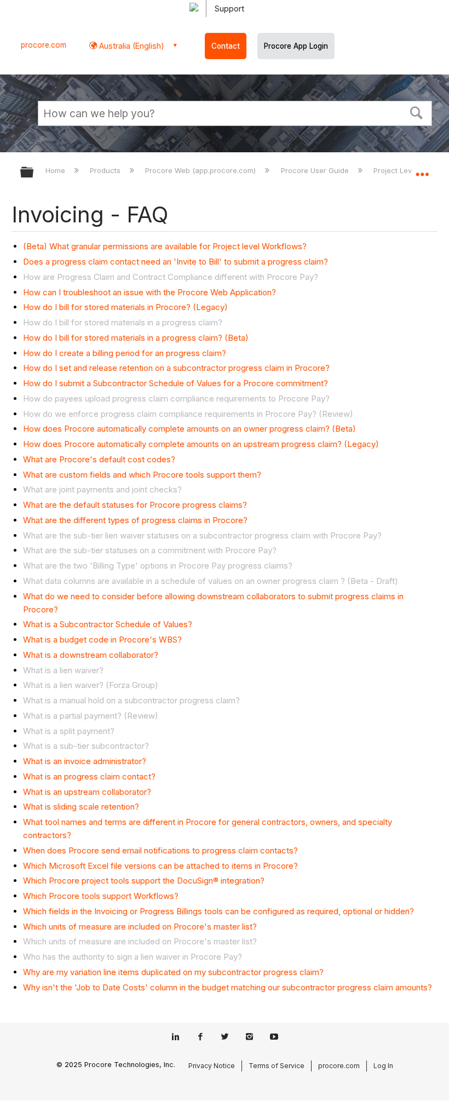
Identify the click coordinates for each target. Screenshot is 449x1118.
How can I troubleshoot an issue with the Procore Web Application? (149, 292)
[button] (416, 111)
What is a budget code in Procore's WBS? (102, 639)
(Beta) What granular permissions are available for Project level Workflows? (165, 246)
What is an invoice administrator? (84, 761)
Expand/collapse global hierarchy (33, 173)
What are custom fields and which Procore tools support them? (142, 474)
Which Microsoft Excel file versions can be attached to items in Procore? (160, 866)
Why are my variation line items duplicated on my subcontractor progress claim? (173, 972)
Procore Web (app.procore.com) (201, 170)
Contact (225, 46)
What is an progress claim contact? (89, 776)
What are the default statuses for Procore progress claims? (135, 505)
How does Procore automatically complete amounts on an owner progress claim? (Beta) (189, 428)
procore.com (43, 45)
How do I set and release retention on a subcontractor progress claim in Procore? (176, 368)
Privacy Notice (211, 1066)
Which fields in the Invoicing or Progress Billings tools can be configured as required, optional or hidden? (218, 911)
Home (56, 170)
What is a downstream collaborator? (90, 655)
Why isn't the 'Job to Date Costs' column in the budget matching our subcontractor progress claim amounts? (227, 987)
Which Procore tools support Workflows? (101, 896)
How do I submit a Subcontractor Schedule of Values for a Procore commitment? (175, 383)
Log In (383, 1066)
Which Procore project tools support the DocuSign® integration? (143, 880)
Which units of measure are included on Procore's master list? (140, 926)
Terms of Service (276, 1066)
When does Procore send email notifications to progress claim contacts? (160, 850)
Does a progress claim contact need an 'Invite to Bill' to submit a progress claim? (175, 261)
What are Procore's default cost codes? (99, 459)
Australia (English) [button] (130, 45)
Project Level (396, 170)
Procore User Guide (315, 170)
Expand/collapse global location (422, 168)
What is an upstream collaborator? (87, 792)
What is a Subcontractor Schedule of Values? (107, 624)
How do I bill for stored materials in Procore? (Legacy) (125, 307)
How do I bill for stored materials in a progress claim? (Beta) (136, 337)
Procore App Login (296, 46)
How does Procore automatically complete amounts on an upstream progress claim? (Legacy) (201, 444)
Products (106, 170)
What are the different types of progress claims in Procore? (135, 520)
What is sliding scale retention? (81, 806)
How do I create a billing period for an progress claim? (124, 353)
